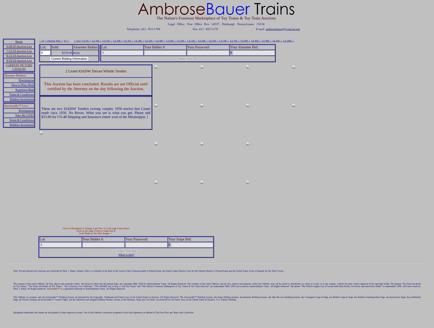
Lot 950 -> (277, 41)
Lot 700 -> (224, 41)
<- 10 (41, 41)
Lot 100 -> (97, 41)
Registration (26, 80)
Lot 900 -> (267, 41)
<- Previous (50, 41)
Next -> (59, 41)
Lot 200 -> (118, 41)
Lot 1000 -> (288, 41)
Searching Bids (24, 89)
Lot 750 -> (235, 41)
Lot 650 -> (214, 41)
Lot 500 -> (182, 41)
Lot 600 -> (203, 41)
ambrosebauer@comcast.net (283, 29)
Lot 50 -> (86, 41)
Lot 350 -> (150, 41)
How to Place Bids (23, 85)
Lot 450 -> (171, 41)
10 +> (66, 41)
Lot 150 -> (107, 41)
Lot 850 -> (256, 41)
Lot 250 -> (129, 41)
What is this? (126, 255)
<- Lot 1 (78, 41)
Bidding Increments (22, 99)
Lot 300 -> (139, 41)
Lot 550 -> (192, 41)
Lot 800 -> (245, 41)
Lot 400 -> (160, 41)
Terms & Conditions (21, 94)
